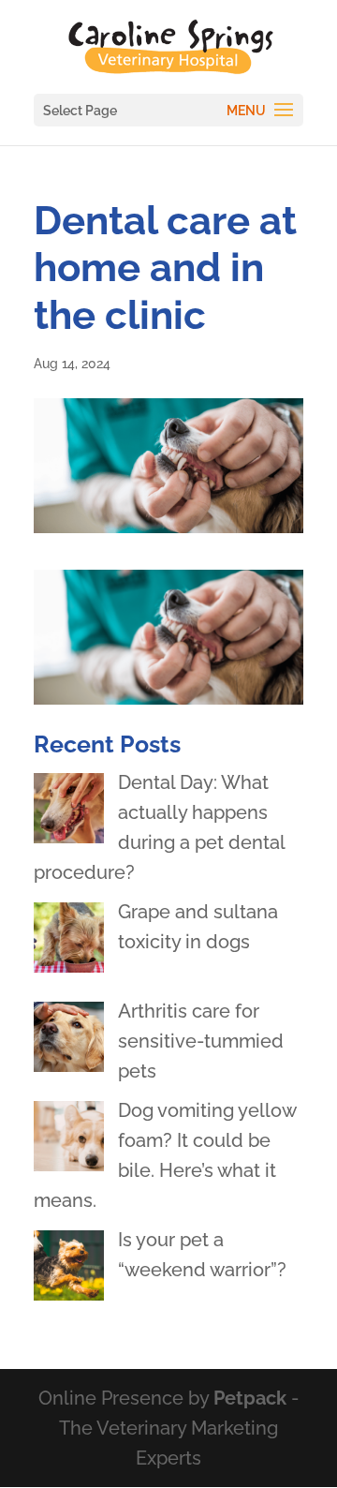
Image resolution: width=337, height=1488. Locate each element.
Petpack (249, 1398)
